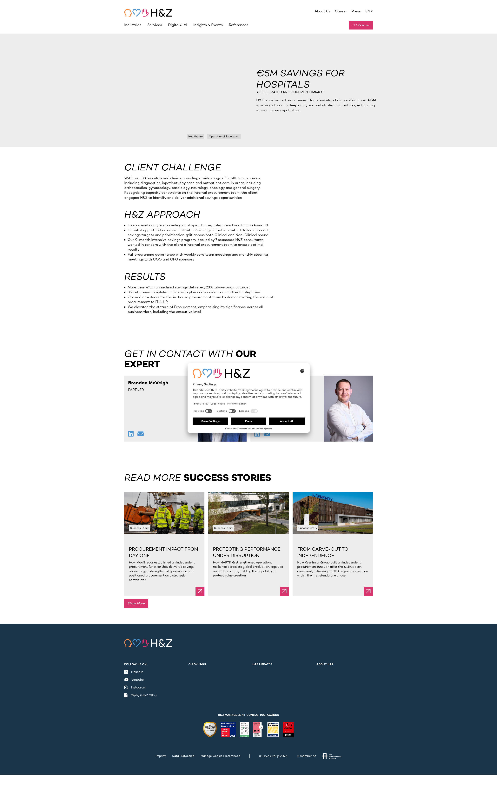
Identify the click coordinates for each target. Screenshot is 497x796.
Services (154, 25)
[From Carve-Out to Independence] (333, 513)
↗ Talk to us (360, 25)
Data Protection (183, 756)
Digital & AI (177, 25)
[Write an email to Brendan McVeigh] (140, 434)
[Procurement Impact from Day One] (164, 513)
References (238, 25)
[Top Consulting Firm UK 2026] (210, 729)
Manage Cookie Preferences (220, 756)
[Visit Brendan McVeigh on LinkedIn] (131, 434)
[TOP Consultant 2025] (288, 729)
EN (369, 11)
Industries (132, 25)
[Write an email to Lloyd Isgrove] (267, 434)
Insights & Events (208, 25)
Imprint (161, 756)
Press (356, 11)
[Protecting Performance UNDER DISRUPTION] (248, 513)
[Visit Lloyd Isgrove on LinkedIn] (257, 434)
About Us (322, 11)
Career (341, 11)
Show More (136, 603)
